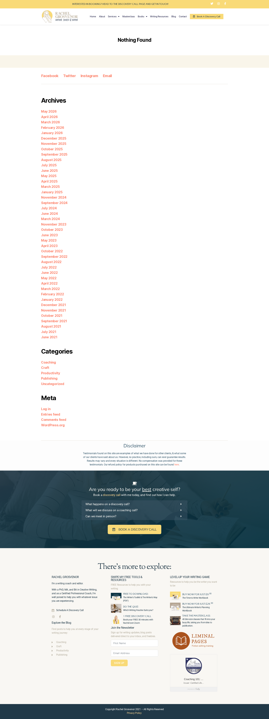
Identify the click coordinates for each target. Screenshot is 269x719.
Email (107, 76)
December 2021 (53, 305)
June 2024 (49, 214)
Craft (45, 368)
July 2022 (49, 267)
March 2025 (50, 187)
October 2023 (52, 230)
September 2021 (54, 321)
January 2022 (52, 300)
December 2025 (53, 138)
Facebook (50, 76)
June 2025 (49, 171)
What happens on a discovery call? (107, 504)
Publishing (49, 378)
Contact (183, 16)
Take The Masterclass (196, 615)
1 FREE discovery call (137, 616)
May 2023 (49, 240)
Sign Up (119, 662)
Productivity (50, 373)
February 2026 (52, 128)
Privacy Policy (134, 713)
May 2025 (49, 176)
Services (112, 16)
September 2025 (54, 154)
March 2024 (50, 219)
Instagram (89, 76)
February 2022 (52, 294)
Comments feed (53, 420)
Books (141, 16)
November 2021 (53, 310)
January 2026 (52, 133)
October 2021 (51, 316)
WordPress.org (53, 425)
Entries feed (50, 414)
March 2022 (50, 289)
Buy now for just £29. (197, 603)
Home (93, 16)
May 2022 (49, 278)
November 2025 (53, 144)
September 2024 (54, 203)
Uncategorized (52, 384)
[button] (134, 504)
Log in (45, 409)
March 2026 (50, 122)
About (102, 16)
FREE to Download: (136, 593)
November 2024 (53, 197)
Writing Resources (159, 16)
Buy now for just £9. (196, 594)
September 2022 (54, 257)
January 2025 (52, 192)
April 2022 (49, 283)
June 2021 (49, 337)
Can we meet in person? (100, 516)
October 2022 (52, 251)
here (176, 464)
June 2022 (49, 273)
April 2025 (49, 181)
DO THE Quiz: (131, 606)
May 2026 (49, 111)
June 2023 (49, 235)
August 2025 (51, 160)
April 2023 (49, 246)
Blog (173, 16)
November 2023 (53, 224)
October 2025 (52, 149)
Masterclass (128, 16)
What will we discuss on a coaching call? (111, 510)
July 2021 (48, 332)
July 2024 (49, 208)
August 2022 (51, 262)
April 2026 (49, 117)
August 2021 (51, 326)
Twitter (69, 76)
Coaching (48, 362)
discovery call (111, 495)
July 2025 (49, 165)
